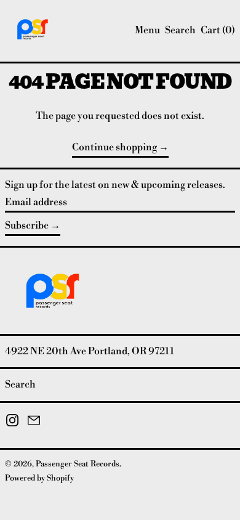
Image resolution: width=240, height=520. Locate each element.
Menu (147, 30)
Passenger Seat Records (77, 464)
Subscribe (27, 225)
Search (20, 384)
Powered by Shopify (39, 478)
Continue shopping (114, 147)
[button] (180, 30)
